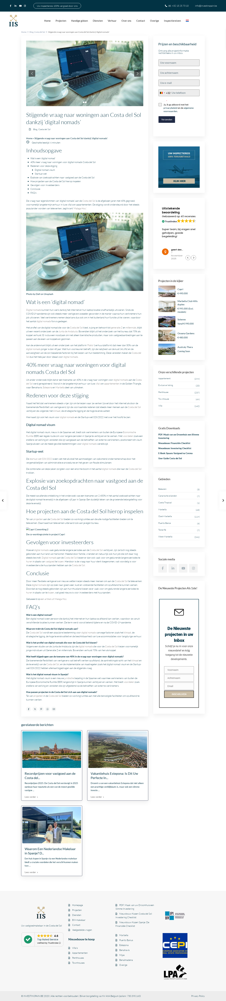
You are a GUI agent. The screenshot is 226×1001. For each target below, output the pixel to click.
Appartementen (80, 952)
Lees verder (30, 797)
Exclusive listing (165, 385)
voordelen (128, 436)
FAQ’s (33, 192)
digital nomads (44, 321)
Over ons (126, 20)
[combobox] (164, 93)
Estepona (47, 387)
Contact (140, 20)
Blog (31, 32)
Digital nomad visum (45, 169)
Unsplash (48, 294)
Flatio (90, 345)
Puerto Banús (164, 523)
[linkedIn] (16, 5)
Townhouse (163, 399)
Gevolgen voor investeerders (44, 185)
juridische (69, 678)
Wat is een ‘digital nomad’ (42, 158)
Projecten (61, 20)
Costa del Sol (39, 32)
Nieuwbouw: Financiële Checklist (174, 443)
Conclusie (35, 188)
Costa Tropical (165, 502)
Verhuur (112, 20)
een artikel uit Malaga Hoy (54, 599)
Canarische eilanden (167, 495)
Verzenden (166, 119)
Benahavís (124, 950)
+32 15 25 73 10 (180, 5)
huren (29, 561)
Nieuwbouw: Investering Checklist (174, 448)
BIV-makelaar (79, 920)
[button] (193, 257)
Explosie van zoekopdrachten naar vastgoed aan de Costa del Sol (62, 177)
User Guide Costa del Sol (170, 458)
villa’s (98, 383)
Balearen (162, 489)
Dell (38, 294)
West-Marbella (165, 536)
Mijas (122, 955)
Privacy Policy (198, 996)
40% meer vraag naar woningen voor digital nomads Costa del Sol (63, 162)
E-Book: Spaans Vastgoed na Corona (175, 453)
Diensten (98, 20)
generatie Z (116, 327)
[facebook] (11, 5)
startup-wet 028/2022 (41, 458)
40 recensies (188, 216)
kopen (61, 561)
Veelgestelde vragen (82, 929)
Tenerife (162, 529)
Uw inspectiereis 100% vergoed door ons (57, 5)
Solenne (182, 319)
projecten (38, 519)
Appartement (164, 378)
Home (47, 20)
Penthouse (163, 392)
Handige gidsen (79, 20)
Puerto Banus (126, 940)
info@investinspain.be (206, 5)
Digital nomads (33, 309)
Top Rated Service (47, 939)
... (33, 790)
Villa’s (75, 947)
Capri (62, 534)
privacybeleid (170, 107)
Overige (154, 20)
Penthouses (78, 957)
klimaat (56, 410)
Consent (162, 101)
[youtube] (20, 5)
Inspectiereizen (172, 20)
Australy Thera (185, 347)
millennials (131, 327)
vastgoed (50, 561)
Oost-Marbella (165, 516)
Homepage (77, 905)
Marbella (60, 387)
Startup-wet (41, 173)
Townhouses (78, 962)
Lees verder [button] (168, 244)
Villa (160, 405)
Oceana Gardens (186, 333)
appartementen (111, 383)
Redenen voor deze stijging (43, 165)
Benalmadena (126, 960)
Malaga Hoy (80, 208)
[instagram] (25, 5)
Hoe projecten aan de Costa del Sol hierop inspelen (55, 181)
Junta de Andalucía (68, 331)
